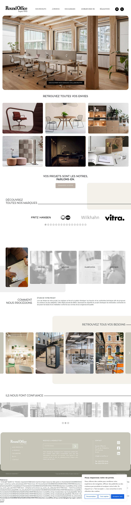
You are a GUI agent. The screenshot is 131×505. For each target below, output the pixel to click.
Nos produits (17, 447)
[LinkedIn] (118, 453)
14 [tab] (80, 224)
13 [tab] (77, 224)
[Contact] (117, 9)
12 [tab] (75, 224)
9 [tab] (67, 224)
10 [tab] (69, 224)
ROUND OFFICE (121, 473)
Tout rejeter (104, 496)
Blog (14, 456)
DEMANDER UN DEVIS (65, 185)
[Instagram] (118, 442)
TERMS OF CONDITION (12, 473)
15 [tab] (83, 224)
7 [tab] (61, 224)
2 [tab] (64, 86)
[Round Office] (16, 9)
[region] (104, 487)
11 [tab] (72, 224)
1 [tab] (61, 86)
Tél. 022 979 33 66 (101, 461)
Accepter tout (118, 496)
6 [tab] (59, 224)
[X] (118, 459)
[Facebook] (118, 448)
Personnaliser (91, 496)
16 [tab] (85, 224)
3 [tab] (67, 86)
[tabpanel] (16, 217)
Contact (15, 459)
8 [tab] (64, 224)
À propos (16, 450)
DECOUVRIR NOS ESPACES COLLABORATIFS (65, 83)
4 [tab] (69, 86)
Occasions (16, 453)
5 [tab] (56, 224)
